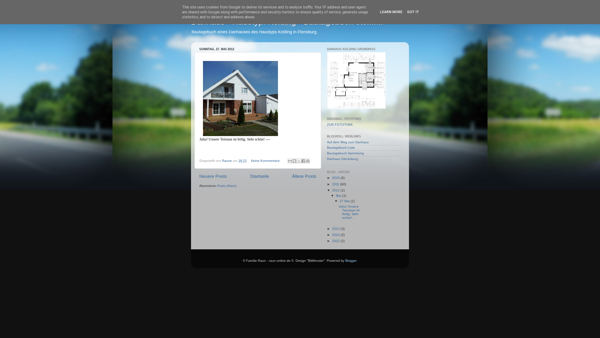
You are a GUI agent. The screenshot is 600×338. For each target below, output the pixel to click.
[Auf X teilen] (298, 161)
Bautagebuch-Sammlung (345, 153)
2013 (336, 229)
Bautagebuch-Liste (341, 147)
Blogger (350, 260)
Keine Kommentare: (266, 161)
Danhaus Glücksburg (342, 159)
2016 (336, 235)
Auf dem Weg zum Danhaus (348, 142)
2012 (336, 190)
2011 (336, 184)
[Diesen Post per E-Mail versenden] (290, 161)
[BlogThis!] (294, 161)
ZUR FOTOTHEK (340, 124)
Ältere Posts (304, 176)
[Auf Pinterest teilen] (307, 161)
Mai (339, 195)
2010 (336, 178)
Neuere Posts (213, 176)
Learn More (391, 12)
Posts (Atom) (226, 186)
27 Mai (345, 201)
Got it (413, 12)
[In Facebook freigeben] (303, 161)
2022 (336, 241)
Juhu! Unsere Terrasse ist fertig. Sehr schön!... (349, 212)
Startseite (259, 176)
